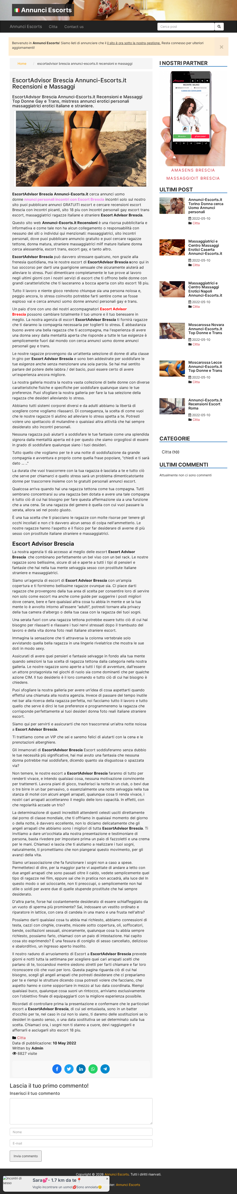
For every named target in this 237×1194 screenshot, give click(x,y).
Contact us (74, 26)
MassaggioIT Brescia (193, 178)
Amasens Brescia (193, 170)
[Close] (107, 1178)
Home (22, 63)
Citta (53, 26)
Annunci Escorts (46, 10)
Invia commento (26, 1156)
